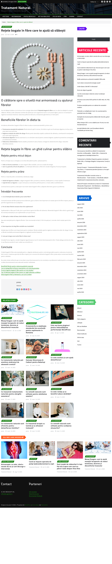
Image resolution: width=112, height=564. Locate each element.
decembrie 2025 (81, 226)
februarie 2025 (81, 259)
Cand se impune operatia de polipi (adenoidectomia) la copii (41, 462)
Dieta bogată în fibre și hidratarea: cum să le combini (16, 274)
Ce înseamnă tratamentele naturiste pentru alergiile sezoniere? (12, 394)
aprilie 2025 (80, 252)
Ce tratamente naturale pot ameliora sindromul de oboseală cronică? (12, 362)
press (2, 34)
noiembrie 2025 (81, 230)
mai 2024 (79, 288)
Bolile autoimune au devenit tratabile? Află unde (91, 79)
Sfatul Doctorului (34, 494)
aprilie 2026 (80, 219)
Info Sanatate (33, 492)
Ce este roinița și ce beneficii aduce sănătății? (61, 393)
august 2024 (80, 277)
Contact (80, 16)
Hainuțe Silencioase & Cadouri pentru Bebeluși (35, 361)
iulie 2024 (80, 281)
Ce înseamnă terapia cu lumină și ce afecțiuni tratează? (35, 425)
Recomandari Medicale (35, 496)
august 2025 (80, 237)
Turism (79, 345)
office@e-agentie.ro (6, 494)
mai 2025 (79, 248)
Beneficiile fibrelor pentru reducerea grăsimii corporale (17, 266)
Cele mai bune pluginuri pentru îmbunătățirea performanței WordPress (61, 327)
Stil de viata (57, 16)
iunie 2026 (80, 211)
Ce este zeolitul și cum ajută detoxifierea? (62, 358)
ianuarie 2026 (81, 222)
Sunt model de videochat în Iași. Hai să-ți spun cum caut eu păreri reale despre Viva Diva (70, 466)
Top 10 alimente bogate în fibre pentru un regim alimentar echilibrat (20, 272)
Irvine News (35, 505)
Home (4, 22)
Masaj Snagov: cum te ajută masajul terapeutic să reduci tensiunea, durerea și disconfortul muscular (12, 324)
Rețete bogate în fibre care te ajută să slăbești (20, 22)
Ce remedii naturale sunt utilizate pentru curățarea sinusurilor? (61, 425)
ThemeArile (44, 505)
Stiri (65, 16)
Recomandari (16, 16)
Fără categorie (81, 319)
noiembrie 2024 (81, 270)
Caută (81, 28)
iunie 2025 (80, 244)
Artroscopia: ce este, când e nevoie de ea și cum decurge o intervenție (13, 466)
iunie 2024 (80, 285)
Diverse (71, 16)
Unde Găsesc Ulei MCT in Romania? (87, 86)
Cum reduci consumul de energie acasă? (88, 83)
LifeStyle (79, 323)
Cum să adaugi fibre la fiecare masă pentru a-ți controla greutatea (20, 268)
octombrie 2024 (81, 274)
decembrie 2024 (81, 266)
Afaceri (79, 308)
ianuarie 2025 (81, 263)
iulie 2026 (80, 208)
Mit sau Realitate (44, 16)
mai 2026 (79, 215)
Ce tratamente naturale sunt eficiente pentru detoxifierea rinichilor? (12, 425)
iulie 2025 (80, 241)
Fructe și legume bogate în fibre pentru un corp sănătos (17, 270)
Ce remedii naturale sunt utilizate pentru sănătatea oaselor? (36, 394)
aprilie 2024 (80, 292)
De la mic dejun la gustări (84, 90)
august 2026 (80, 204)
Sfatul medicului (29, 16)
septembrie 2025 (82, 233)
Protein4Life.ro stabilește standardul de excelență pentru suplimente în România (36, 329)
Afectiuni (6, 16)
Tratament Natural (15, 7)
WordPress (28, 505)
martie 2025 (80, 255)
